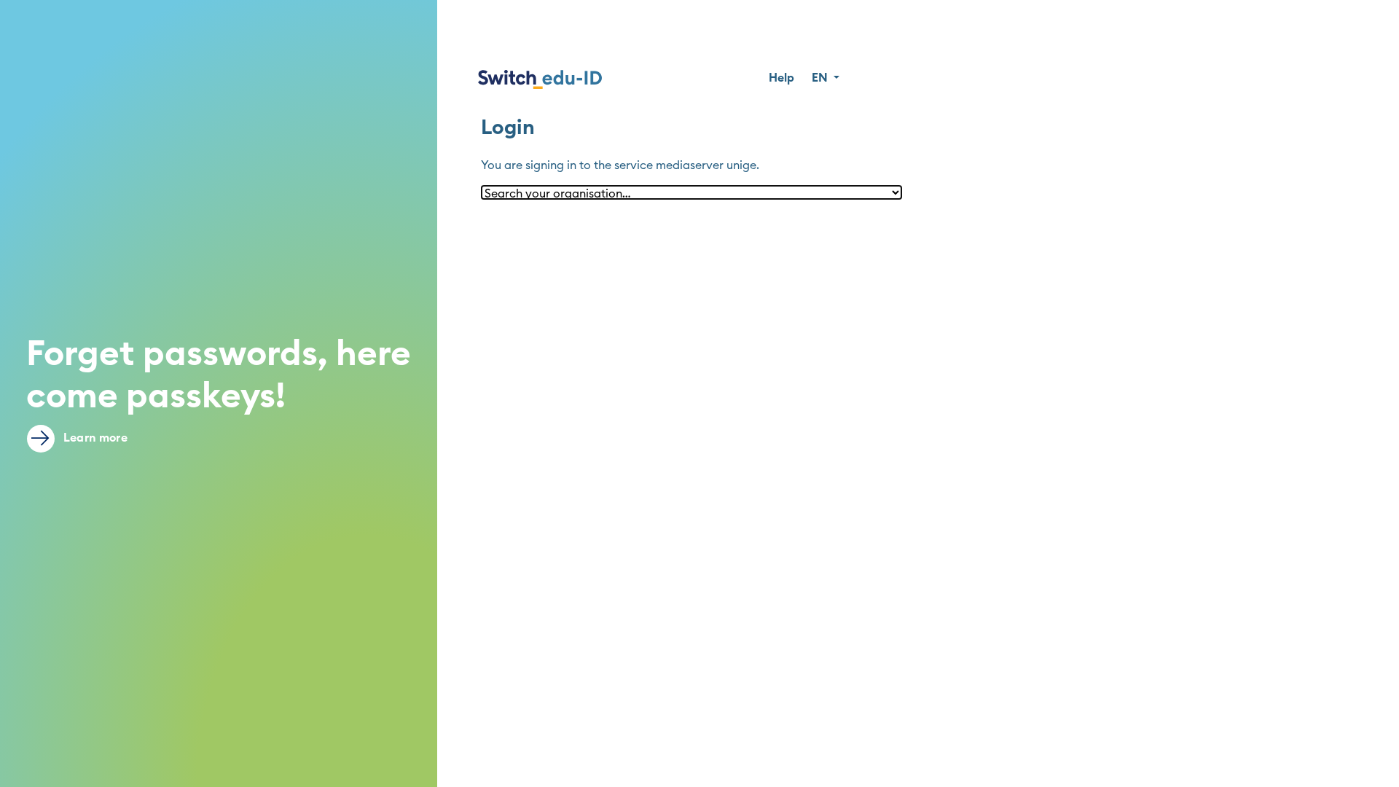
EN (821, 78)
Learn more (94, 438)
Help (781, 78)
